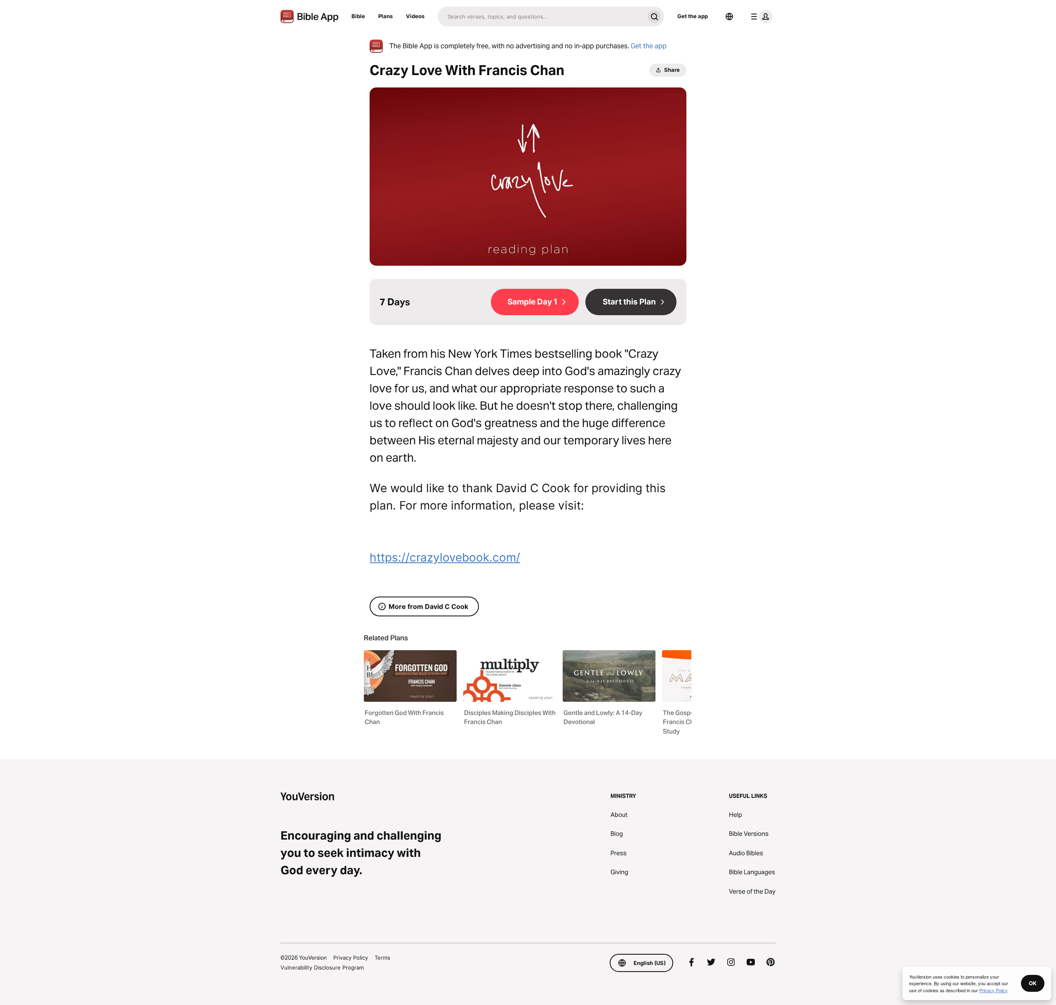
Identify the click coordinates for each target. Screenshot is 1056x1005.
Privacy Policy (350, 957)
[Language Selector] (729, 16)
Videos (415, 16)
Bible (358, 16)
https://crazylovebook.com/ (445, 557)
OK (1033, 983)
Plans (385, 16)
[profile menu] (760, 16)
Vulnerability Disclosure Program (322, 967)
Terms (382, 957)
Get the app (692, 16)
